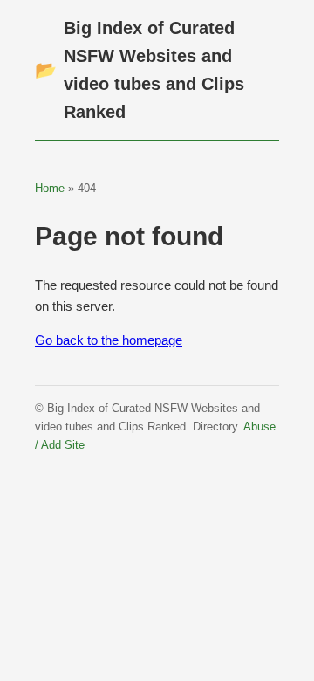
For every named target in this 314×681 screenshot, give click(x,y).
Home (50, 188)
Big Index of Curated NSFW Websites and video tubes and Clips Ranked (139, 69)
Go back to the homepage (108, 340)
